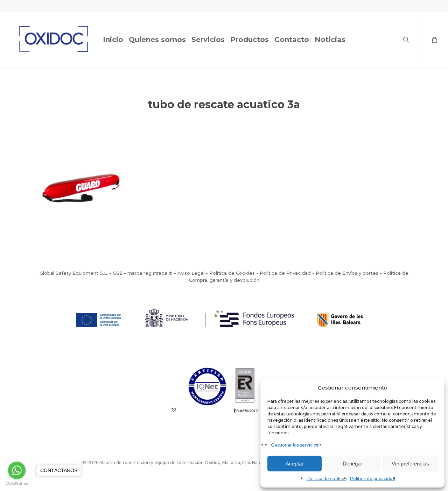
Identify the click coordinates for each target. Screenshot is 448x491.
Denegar (352, 464)
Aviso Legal (190, 273)
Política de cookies (326, 478)
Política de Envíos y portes (347, 273)
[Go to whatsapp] (17, 470)
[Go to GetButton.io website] (17, 484)
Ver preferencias (410, 464)
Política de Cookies (232, 273)
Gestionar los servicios (294, 445)
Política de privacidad (372, 478)
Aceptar (294, 464)
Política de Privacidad (285, 273)
